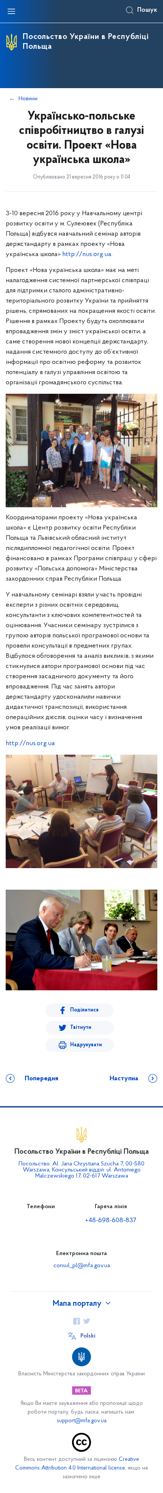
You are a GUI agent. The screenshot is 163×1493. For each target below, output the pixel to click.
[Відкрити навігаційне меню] (11, 11)
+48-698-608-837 (110, 1220)
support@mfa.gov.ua (82, 1421)
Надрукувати (86, 1045)
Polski (88, 1336)
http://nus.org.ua (86, 254)
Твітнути (80, 1027)
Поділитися (84, 1010)
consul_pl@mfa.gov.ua (81, 1266)
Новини (28, 99)
